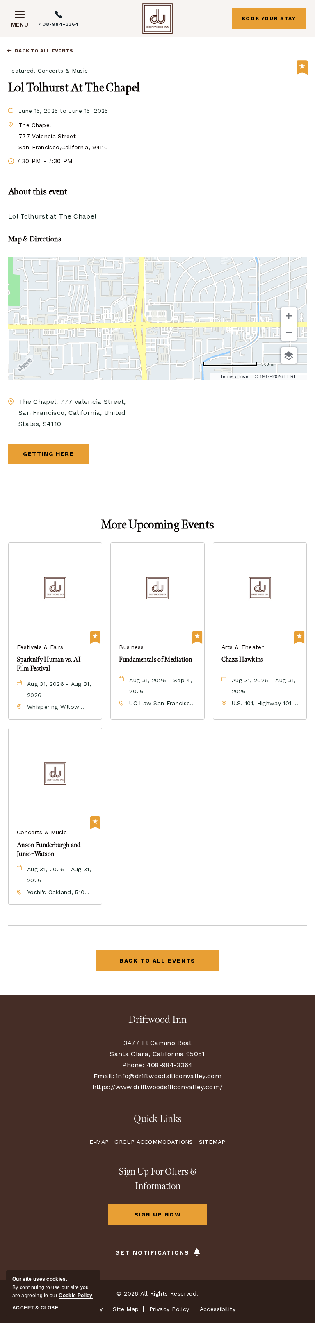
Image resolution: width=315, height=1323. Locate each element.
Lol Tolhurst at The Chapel (74, 87)
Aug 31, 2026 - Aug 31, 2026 (59, 689)
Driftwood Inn (157, 1019)
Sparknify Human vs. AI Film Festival (49, 664)
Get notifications (152, 1252)
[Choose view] (289, 355)
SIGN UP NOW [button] (169, 1218)
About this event (37, 191)
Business (131, 647)
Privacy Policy (169, 1309)
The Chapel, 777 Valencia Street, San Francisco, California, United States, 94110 (72, 413)
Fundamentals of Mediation (155, 660)
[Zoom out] (289, 332)
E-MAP (99, 1142)
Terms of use (234, 376)
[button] (63, 136)
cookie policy (75, 1295)
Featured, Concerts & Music (48, 70)
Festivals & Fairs (40, 647)
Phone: (133, 1065)
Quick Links (158, 1119)
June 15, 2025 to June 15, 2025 (63, 110)
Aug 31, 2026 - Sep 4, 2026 (160, 686)
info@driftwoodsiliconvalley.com (168, 1076)
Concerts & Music (42, 832)
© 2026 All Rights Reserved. (157, 1293)
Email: (104, 1076)
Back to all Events (44, 51)
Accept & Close (35, 1308)
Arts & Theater (242, 647)
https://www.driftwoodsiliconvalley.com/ (157, 1087)
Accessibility (217, 1309)
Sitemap (212, 1142)
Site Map (126, 1309)
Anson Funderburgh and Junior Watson (49, 849)
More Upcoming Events (157, 524)
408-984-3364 (59, 24)
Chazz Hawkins (242, 660)
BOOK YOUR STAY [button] (269, 18)
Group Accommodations (153, 1142)
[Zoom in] (289, 315)
